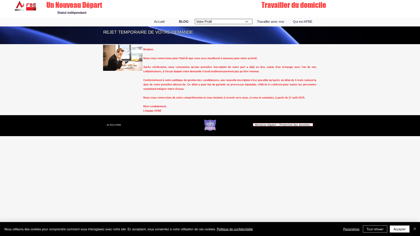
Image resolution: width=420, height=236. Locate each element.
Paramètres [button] (351, 229)
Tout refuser (375, 229)
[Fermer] (414, 229)
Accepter (400, 229)
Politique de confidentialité (235, 229)
